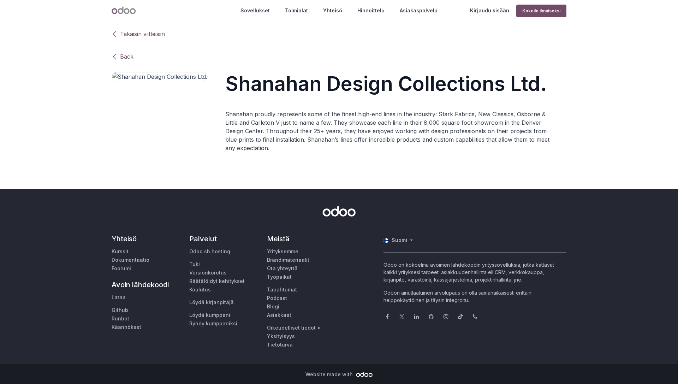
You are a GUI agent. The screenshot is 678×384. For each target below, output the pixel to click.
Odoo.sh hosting (209, 251)
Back (126, 56)
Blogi (273, 306)
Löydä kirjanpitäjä (211, 302)
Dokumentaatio (130, 260)
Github (120, 310)
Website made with (329, 374)
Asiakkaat (279, 315)
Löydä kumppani (209, 315)
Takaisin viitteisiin (142, 33)
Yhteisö (332, 10)
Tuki (194, 264)
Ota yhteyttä (282, 268)
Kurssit (120, 251)
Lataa (119, 297)
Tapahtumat (282, 289)
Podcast (277, 298)
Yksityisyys (281, 336)
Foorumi (121, 268)
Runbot (120, 318)
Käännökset (126, 327)
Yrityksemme (282, 251)
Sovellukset (255, 10)
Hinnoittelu (371, 10)
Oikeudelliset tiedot (291, 328)
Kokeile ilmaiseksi (541, 10)
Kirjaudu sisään (489, 10)
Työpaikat (279, 277)
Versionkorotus (208, 273)
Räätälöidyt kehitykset (217, 281)
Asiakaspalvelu (419, 10)
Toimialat (296, 10)
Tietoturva (280, 345)
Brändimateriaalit (288, 260)
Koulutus (200, 289)
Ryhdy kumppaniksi (213, 323)
